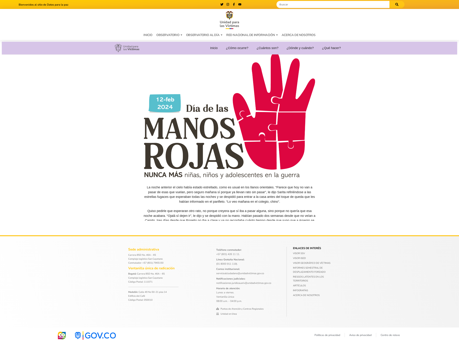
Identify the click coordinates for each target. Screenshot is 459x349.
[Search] (396, 4)
